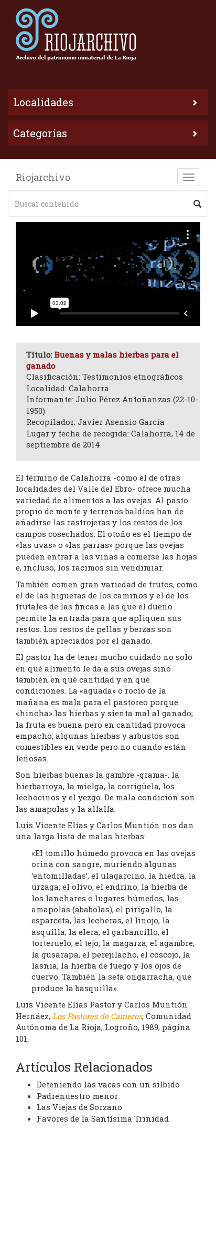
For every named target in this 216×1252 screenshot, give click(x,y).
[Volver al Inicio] (108, 34)
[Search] (197, 203)
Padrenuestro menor (77, 1096)
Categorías (40, 133)
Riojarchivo (43, 177)
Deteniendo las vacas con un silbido (108, 1084)
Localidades (43, 102)
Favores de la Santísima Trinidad (103, 1118)
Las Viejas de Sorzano (79, 1107)
